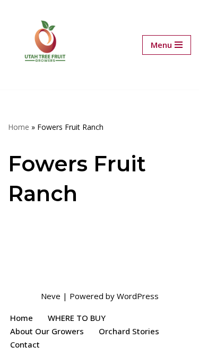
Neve (50, 296)
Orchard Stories (129, 331)
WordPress (138, 296)
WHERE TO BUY (77, 317)
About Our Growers (47, 331)
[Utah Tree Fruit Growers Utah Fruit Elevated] (45, 44)
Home (18, 127)
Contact (25, 344)
